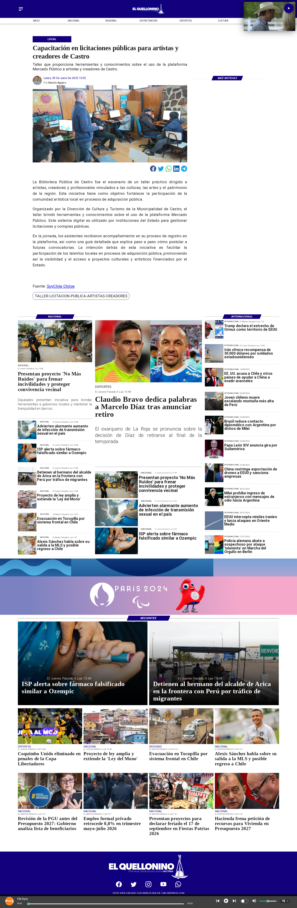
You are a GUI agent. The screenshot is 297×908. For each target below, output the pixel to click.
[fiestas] (181, 808)
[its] (27, 430)
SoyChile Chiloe (61, 286)
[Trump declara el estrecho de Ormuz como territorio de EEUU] (214, 329)
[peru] (214, 401)
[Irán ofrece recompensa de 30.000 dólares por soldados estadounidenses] (214, 353)
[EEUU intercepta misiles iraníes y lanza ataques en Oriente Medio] (214, 520)
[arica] (27, 476)
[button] (81, 296)
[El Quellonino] (21, 11)
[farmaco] (27, 453)
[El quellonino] (148, 13)
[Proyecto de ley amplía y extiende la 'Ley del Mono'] (27, 499)
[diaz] (148, 382)
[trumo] (214, 377)
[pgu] (50, 808)
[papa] (214, 449)
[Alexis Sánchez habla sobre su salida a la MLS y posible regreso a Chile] (27, 545)
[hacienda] (247, 808)
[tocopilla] (27, 522)
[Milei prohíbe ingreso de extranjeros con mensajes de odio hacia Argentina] (214, 496)
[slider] (28, 904)
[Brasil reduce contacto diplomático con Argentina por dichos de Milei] (214, 425)
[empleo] (116, 808)
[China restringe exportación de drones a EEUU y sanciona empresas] (214, 473)
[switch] (244, 901)
